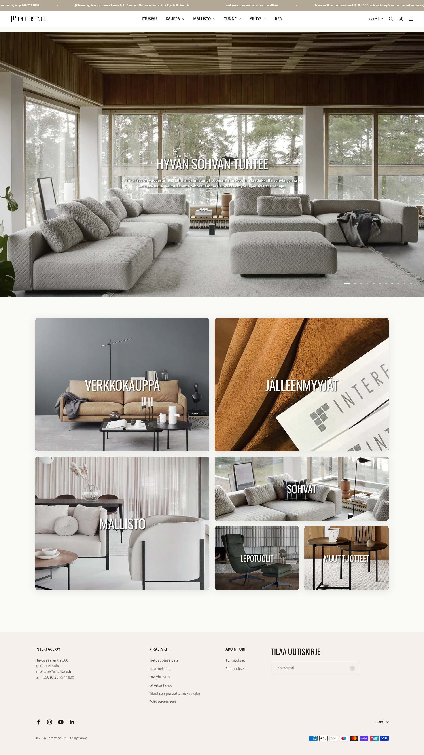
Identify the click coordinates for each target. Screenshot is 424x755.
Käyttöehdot (159, 668)
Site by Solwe (77, 738)
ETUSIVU (149, 18)
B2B (278, 18)
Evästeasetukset (162, 701)
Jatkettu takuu (160, 685)
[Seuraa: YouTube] (61, 722)
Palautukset (235, 668)
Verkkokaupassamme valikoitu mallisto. (202, 5)
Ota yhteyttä (159, 676)
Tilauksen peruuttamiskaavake (174, 693)
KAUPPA (173, 18)
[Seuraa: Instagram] (50, 722)
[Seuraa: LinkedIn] (72, 722)
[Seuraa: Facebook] (38, 722)
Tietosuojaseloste (164, 660)
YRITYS (256, 18)
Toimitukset (235, 660)
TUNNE (230, 18)
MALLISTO (202, 18)
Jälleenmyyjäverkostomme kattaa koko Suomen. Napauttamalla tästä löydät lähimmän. (83, 5)
